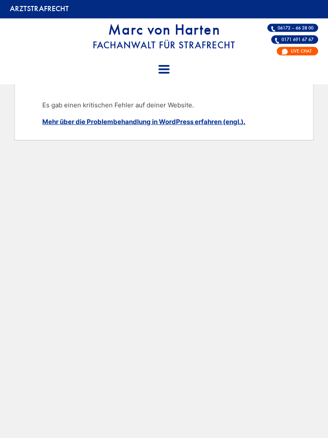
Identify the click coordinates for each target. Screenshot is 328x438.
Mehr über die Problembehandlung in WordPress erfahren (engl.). (143, 122)
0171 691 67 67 (297, 39)
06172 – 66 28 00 (295, 27)
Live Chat (301, 51)
